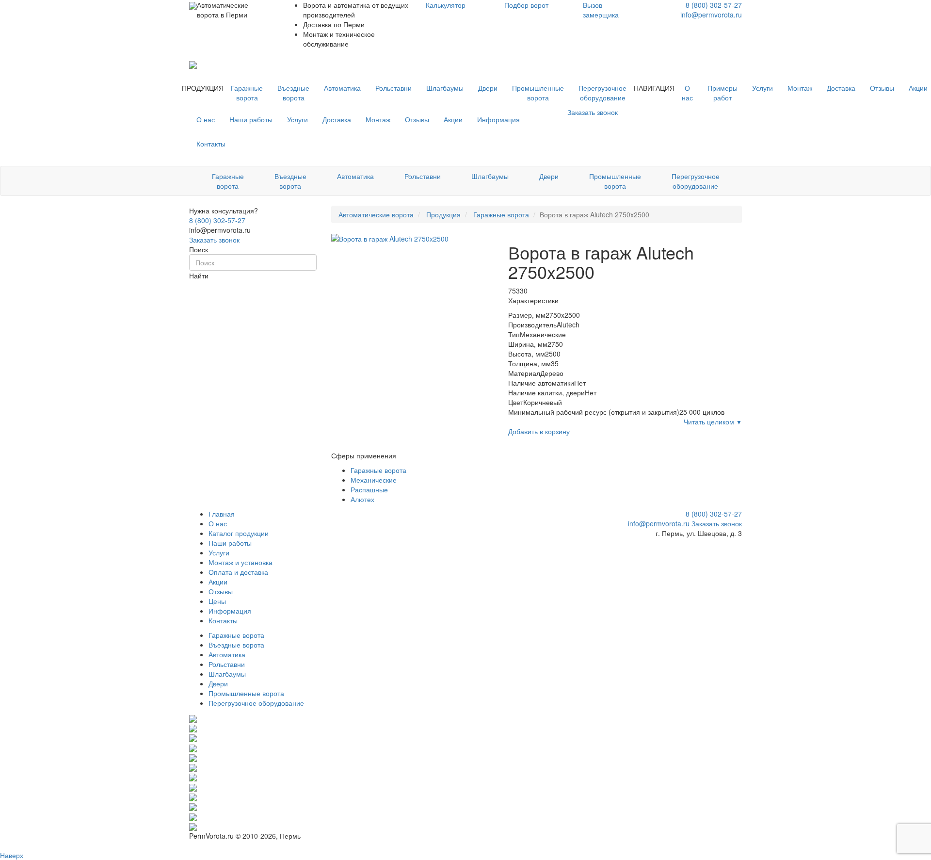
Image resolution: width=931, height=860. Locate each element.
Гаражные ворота (247, 92)
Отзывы (882, 88)
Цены (217, 601)
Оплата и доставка (238, 572)
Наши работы (251, 119)
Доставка (841, 88)
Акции (453, 119)
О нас (687, 92)
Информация (498, 119)
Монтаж (799, 88)
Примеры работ (722, 92)
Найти (199, 275)
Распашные (369, 489)
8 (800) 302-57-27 (714, 5)
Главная (222, 514)
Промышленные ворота (538, 92)
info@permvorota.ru (711, 14)
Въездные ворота (293, 92)
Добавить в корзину (539, 431)
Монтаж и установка (241, 562)
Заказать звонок (214, 239)
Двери (488, 88)
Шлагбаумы (445, 88)
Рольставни (393, 88)
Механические (374, 480)
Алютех (362, 499)
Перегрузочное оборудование (602, 92)
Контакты (210, 143)
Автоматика (342, 88)
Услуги (762, 88)
